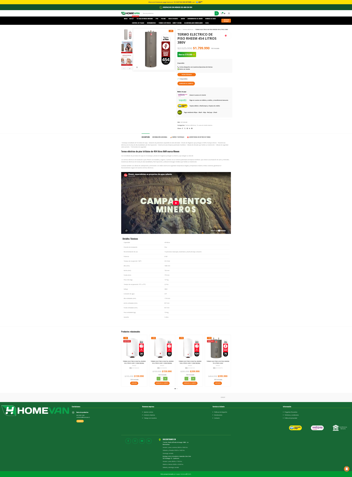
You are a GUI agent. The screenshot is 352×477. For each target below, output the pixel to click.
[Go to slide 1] (175, 388)
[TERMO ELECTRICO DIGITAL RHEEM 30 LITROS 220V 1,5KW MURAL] (134, 347)
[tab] (146, 136)
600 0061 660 (80, 415)
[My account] (229, 13)
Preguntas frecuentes (291, 412)
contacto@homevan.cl (83, 417)
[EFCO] (207, 397)
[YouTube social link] (142, 441)
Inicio (179, 29)
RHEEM (134, 365)
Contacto (217, 418)
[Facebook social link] (182, 128)
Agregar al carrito (186, 83)
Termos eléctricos (187, 29)
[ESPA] (160, 397)
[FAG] (129, 397)
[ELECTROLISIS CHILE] (191, 397)
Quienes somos (148, 412)
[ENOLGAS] (176, 397)
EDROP (223, 397)
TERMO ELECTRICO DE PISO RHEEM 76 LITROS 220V (218, 362)
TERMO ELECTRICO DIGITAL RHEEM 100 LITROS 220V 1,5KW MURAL (190, 362)
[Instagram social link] (135, 441)
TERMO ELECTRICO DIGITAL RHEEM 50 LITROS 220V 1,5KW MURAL (162, 362)
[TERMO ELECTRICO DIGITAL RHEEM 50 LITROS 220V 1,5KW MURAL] (162, 347)
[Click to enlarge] (137, 67)
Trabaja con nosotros (150, 418)
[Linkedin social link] (189, 128)
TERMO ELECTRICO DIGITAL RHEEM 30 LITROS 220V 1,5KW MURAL (134, 362)
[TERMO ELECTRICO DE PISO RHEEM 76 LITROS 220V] (217, 347)
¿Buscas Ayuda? (226, 20)
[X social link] (185, 128)
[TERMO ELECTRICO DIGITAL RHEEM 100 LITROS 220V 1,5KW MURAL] (190, 347)
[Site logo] (130, 13)
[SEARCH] (217, 13)
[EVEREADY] (144, 397)
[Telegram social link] (192, 128)
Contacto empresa (149, 415)
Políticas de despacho (220, 412)
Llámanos (80, 421)
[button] (124, 68)
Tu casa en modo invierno (204, 125)
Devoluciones (218, 415)
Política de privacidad (291, 418)
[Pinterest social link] (187, 128)
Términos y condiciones (292, 415)
